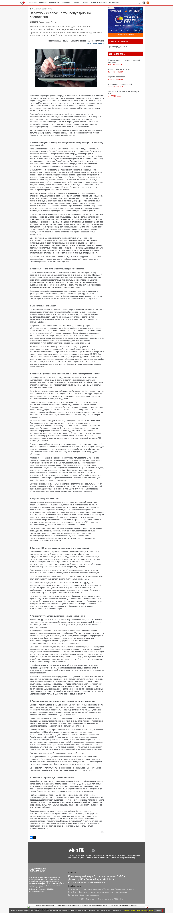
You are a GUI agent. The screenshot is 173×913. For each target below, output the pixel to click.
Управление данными (91, 889)
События (42, 3)
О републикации (133, 855)
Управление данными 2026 (120, 84)
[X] (34, 837)
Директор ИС (75, 879)
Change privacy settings (127, 858)
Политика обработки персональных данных (102, 858)
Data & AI (72, 892)
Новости (32, 3)
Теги (69, 858)
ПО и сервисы (114, 3)
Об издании (86, 855)
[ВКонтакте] (31, 837)
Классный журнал (78, 882)
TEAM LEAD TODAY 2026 (119, 69)
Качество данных (86, 892)
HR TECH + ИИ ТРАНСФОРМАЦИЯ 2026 (123, 92)
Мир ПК (37, 9)
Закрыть (158, 910)
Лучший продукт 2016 (117, 46)
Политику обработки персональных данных (137, 910)
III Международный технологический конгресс (124, 61)
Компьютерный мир (80, 876)
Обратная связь (98, 855)
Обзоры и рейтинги (99, 3)
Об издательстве (74, 855)
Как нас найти (111, 855)
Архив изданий (78, 858)
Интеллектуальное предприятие (112, 892)
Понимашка (98, 882)
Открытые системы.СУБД (108, 876)
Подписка (66, 3)
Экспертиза (54, 3)
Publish (108, 879)
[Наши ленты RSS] (147, 2)
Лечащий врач (94, 879)
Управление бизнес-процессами (83, 895)
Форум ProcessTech (116, 76)
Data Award (73, 889)
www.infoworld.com (95, 43)
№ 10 (50, 9)
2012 (44, 9)
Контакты (121, 855)
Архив (85, 3)
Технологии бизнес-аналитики (117, 889)
